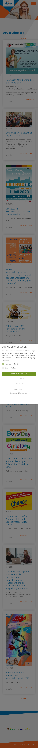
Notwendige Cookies (12, 364)
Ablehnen (19, 379)
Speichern (19, 384)
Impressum (14, 393)
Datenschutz (23, 393)
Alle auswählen (19, 374)
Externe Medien (10, 368)
